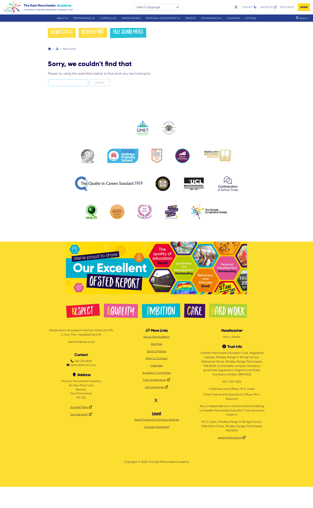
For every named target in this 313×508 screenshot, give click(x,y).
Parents (190, 18)
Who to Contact (157, 358)
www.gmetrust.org (229, 437)
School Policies (156, 351)
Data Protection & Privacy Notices (156, 419)
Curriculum (108, 18)
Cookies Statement (156, 427)
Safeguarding (131, 18)
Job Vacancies (154, 387)
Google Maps (79, 407)
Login (304, 7)
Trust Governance (154, 379)
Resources (287, 7)
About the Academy (156, 336)
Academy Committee (156, 372)
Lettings (250, 18)
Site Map (156, 344)
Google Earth (79, 414)
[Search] (297, 18)
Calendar (233, 18)
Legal (156, 413)
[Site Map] (57, 48)
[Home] (49, 48)
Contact (248, 7)
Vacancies (267, 7)
